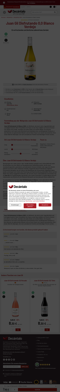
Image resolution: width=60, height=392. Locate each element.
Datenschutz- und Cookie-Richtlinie (35, 201)
